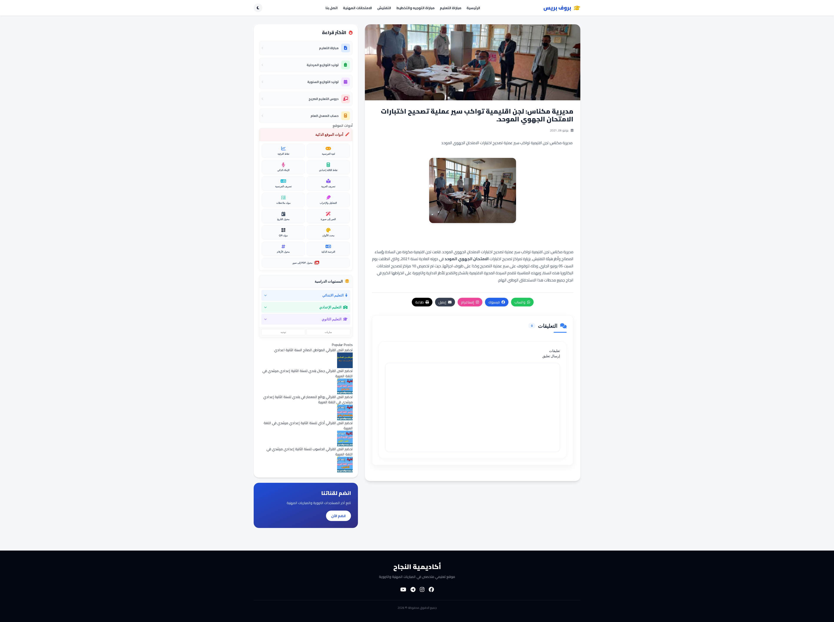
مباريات (328, 332)
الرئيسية (473, 7)
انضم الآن (338, 516)
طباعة (419, 302)
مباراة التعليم (450, 7)
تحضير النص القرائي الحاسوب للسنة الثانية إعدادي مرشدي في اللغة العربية (309, 451)
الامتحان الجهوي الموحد (467, 258)
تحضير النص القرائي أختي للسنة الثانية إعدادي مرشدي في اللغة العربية (308, 425)
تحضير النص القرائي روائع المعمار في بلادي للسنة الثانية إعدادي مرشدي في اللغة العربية (308, 399)
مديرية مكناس (562, 251)
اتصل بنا (332, 7)
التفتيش (384, 7)
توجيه (283, 332)
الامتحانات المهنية (357, 7)
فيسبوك (494, 302)
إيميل (442, 302)
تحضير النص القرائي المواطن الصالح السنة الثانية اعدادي (313, 350)
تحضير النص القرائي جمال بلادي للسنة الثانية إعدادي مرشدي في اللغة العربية (307, 373)
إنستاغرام (467, 302)
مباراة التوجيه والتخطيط (415, 7)
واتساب (520, 302)
